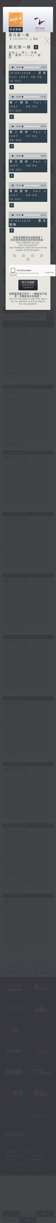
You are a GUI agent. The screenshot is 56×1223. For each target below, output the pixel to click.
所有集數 (16, 29)
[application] (28, 67)
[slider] (31, 67)
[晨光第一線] (35, 47)
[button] (13, 67)
